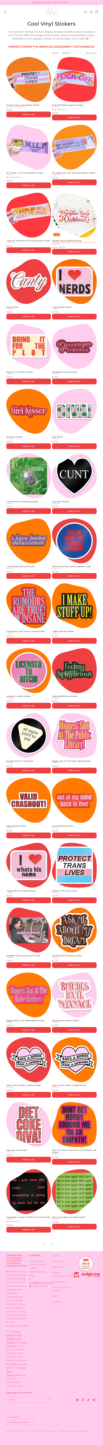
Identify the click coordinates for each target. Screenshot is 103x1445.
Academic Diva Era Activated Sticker (23, 956)
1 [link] (44, 1243)
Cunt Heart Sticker (60, 502)
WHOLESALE (58, 1282)
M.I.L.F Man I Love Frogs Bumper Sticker (24, 173)
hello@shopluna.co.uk (41, 1283)
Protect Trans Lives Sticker (64, 891)
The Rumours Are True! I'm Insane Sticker (25, 631)
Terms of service (50, 1431)
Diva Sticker (57, 437)
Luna (14, 1431)
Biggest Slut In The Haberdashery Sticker (25, 1021)
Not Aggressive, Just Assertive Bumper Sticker (73, 173)
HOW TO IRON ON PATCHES (61, 1289)
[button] (5, 12)
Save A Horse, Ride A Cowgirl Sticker (69, 1085)
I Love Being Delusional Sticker (20, 566)
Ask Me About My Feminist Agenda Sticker (71, 566)
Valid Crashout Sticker (16, 826)
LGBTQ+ (13, 1364)
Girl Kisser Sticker (14, 437)
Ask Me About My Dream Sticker (67, 956)
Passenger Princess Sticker (64, 372)
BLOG (55, 1296)
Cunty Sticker (12, 307)
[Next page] (58, 1244)
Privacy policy (36, 1431)
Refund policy (23, 1431)
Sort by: (55, 53)
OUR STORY (58, 1261)
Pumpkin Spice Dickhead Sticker (67, 241)
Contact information (80, 1431)
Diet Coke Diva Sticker (16, 1150)
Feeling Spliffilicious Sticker (64, 696)
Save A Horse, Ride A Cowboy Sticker (23, 1085)
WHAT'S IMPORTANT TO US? (62, 1274)
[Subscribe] (48, 1400)
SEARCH (56, 1256)
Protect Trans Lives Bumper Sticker (22, 105)
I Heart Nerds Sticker (62, 307)
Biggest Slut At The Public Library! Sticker (71, 761)
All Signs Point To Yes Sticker (19, 761)
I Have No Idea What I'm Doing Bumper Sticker (28, 241)
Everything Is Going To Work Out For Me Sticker (28, 1217)
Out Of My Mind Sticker (62, 826)
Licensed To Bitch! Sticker (18, 696)
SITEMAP (56, 1302)
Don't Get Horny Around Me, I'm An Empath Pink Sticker (74, 1151)
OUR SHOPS (58, 1267)
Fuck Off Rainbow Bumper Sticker (68, 105)
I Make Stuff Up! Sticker (63, 631)
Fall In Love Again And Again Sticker (68, 1217)
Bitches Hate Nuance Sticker (65, 1021)
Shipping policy (64, 1431)
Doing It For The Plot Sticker (19, 372)
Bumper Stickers (20, 46)
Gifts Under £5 (84, 46)
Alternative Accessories (52, 46)
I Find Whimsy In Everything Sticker (22, 502)
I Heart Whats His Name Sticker (21, 891)
